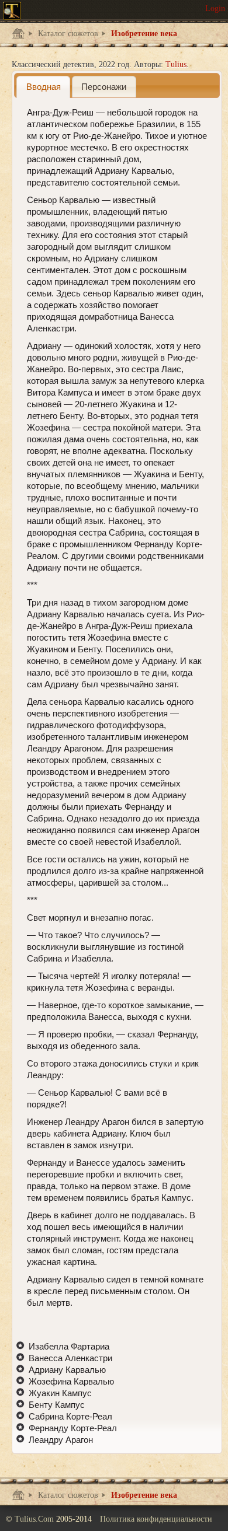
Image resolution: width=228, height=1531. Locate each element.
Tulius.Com (35, 1519)
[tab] (43, 86)
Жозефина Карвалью (71, 1381)
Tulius (175, 64)
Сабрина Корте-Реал (70, 1416)
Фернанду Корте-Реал (73, 1428)
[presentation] (43, 86)
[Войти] (215, 9)
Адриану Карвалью (67, 1370)
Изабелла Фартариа (69, 1346)
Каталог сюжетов (67, 33)
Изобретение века (143, 33)
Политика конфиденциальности (156, 1519)
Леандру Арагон (61, 1440)
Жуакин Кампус (60, 1393)
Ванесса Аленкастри (70, 1358)
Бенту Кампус (57, 1405)
